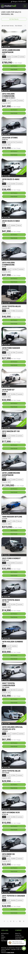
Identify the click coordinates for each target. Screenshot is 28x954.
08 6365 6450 (22, 1)
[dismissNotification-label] (25, 940)
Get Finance (14, 66)
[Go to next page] (24, 921)
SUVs (2, 939)
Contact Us (18, 935)
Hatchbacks (4, 940)
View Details (14, 69)
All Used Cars (5, 933)
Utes (2, 935)
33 (20, 921)
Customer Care (19, 937)
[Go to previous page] (4, 921)
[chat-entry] (24, 948)
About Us (17, 933)
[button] (25, 6)
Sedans (3, 937)
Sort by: (12, 25)
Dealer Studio (10, 952)
